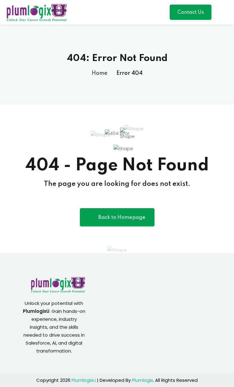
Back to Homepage (121, 217)
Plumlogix (142, 380)
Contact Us (190, 12)
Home (99, 73)
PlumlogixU (84, 380)
